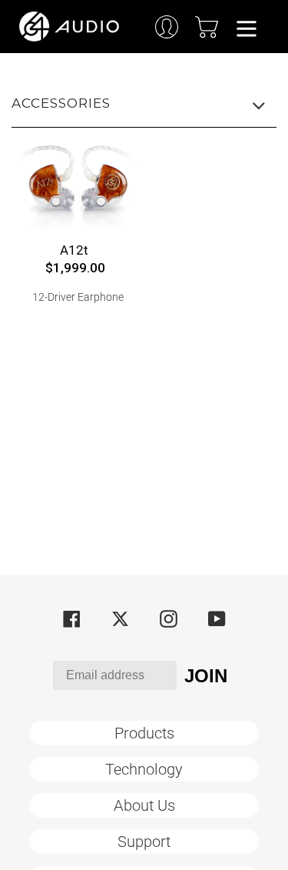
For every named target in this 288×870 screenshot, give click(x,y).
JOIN (205, 675)
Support (144, 841)
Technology (144, 769)
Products (144, 733)
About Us (144, 805)
